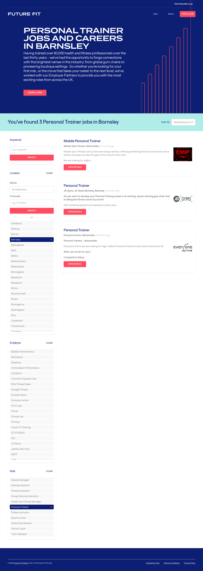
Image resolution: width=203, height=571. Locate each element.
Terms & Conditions (172, 563)
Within (13, 183)
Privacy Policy (189, 563)
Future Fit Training (21, 563)
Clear (49, 173)
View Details (75, 167)
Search (32, 157)
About (171, 14)
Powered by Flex (152, 563)
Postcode (15, 196)
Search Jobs (35, 92)
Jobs (155, 14)
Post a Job (187, 14)
